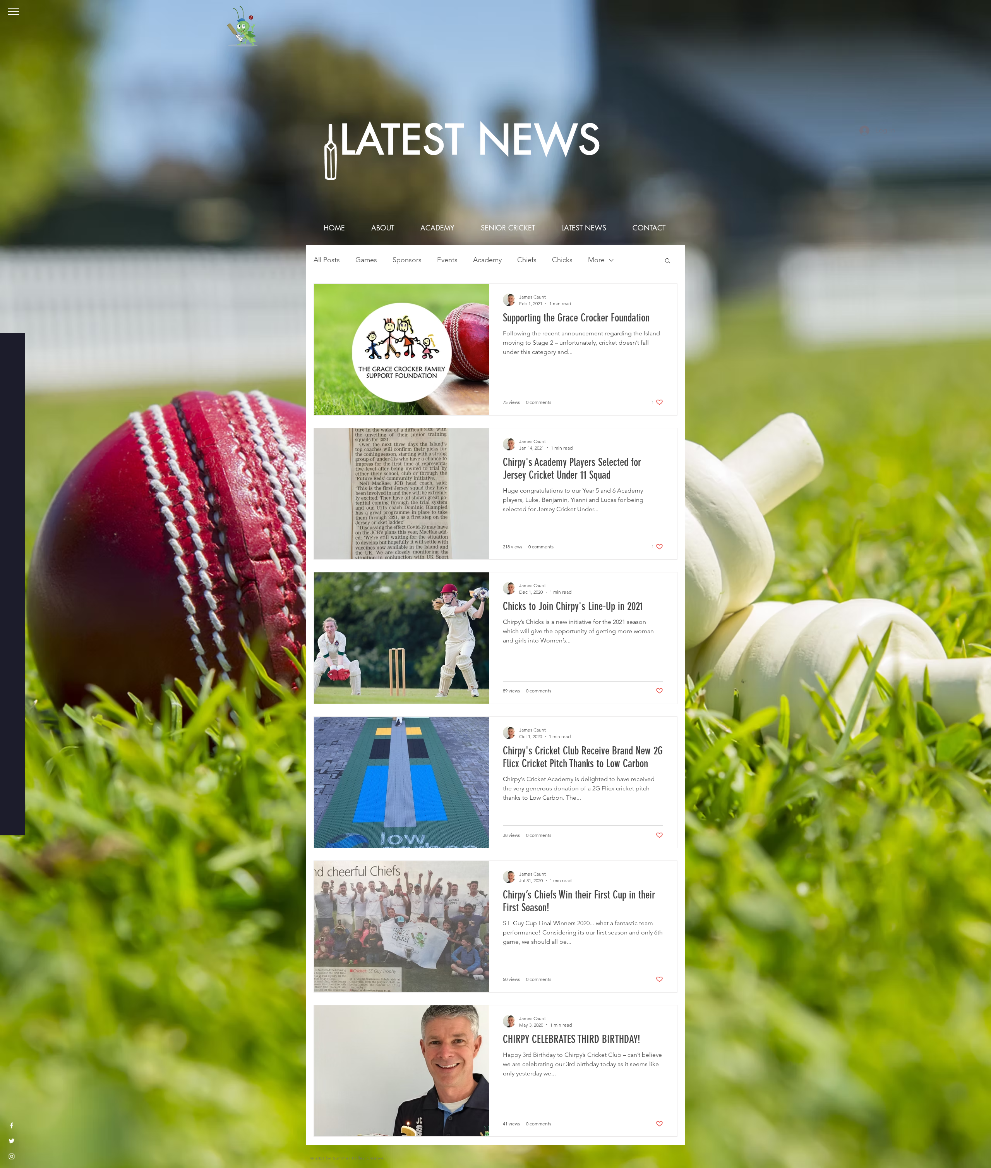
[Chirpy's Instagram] (11, 1156)
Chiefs (527, 260)
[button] (13, 11)
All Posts (327, 260)
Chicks (562, 260)
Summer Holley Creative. (359, 1158)
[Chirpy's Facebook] (11, 1125)
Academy (487, 260)
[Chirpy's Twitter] (11, 1141)
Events (447, 260)
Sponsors (407, 260)
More (596, 260)
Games (366, 260)
